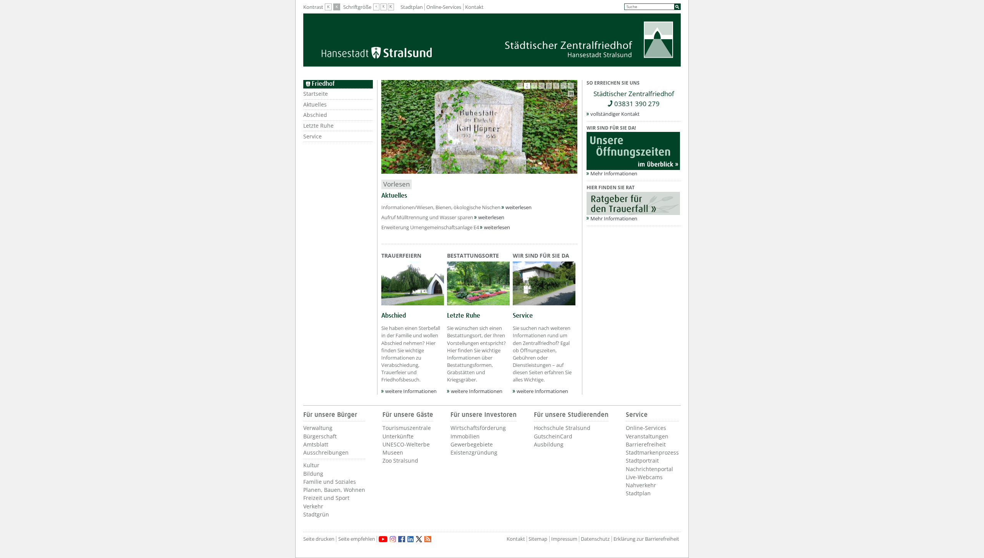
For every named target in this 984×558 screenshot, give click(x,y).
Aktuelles (315, 104)
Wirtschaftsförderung (478, 427)
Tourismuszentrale (406, 427)
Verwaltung (317, 427)
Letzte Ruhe (318, 125)
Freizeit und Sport (326, 497)
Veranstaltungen (647, 436)
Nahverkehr (641, 485)
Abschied (315, 114)
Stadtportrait (642, 460)
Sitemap (538, 539)
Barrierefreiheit (646, 444)
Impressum (564, 539)
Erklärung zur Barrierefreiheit (646, 539)
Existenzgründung (473, 452)
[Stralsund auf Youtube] (383, 539)
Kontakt (474, 6)
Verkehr (313, 506)
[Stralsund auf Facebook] (401, 539)
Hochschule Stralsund (562, 427)
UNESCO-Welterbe (406, 444)
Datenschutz (595, 539)
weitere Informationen (411, 391)
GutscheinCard (553, 436)
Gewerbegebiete (471, 444)
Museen (392, 452)
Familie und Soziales (329, 481)
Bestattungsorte (473, 255)
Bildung (313, 473)
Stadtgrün (316, 514)
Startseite (315, 93)
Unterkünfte (398, 436)
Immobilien (465, 436)
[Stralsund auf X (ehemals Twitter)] (419, 539)
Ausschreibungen (326, 452)
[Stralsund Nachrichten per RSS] (427, 539)
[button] (520, 86)
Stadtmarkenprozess (652, 452)
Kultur (311, 465)
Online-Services (443, 6)
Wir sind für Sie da (541, 255)
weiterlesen (518, 207)
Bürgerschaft (320, 436)
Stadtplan (412, 6)
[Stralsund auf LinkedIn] (410, 539)
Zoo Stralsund (400, 460)
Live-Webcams (644, 477)
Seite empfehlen (356, 539)
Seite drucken (318, 539)
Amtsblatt (315, 444)
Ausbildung (548, 444)
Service (312, 136)
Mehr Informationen (613, 173)
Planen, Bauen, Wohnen (334, 489)
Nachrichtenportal (649, 469)
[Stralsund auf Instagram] (393, 539)
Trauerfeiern (401, 255)
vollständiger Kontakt (615, 113)
